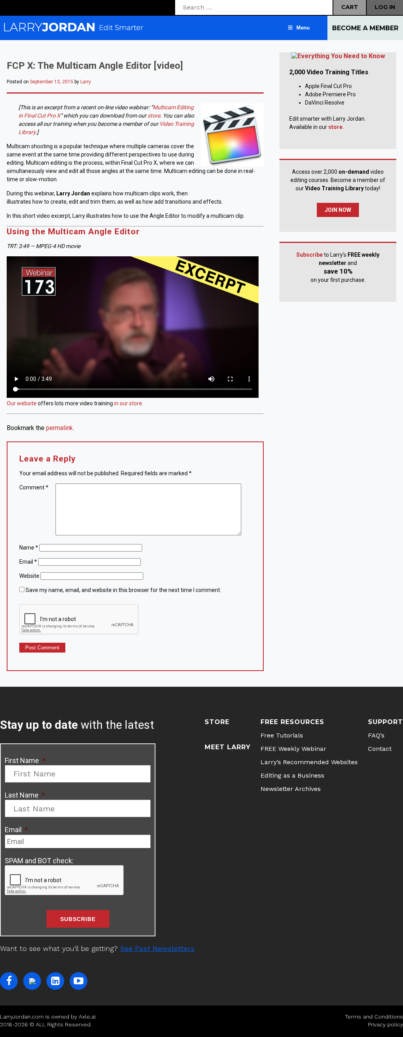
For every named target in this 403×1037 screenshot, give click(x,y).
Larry (85, 82)
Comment (33, 487)
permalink (59, 428)
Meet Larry (228, 747)
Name (28, 547)
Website (29, 576)
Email (28, 562)
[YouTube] (78, 981)
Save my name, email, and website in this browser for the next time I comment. (123, 590)
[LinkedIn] (55, 981)
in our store (128, 403)
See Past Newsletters (157, 948)
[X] (32, 981)
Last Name (25, 795)
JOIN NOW (338, 210)
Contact (380, 748)
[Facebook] (9, 981)
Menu (303, 28)
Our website (22, 403)
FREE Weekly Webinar (293, 748)
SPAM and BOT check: (39, 861)
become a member (365, 28)
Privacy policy (385, 1024)
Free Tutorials (282, 735)
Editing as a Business (292, 775)
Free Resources (292, 722)
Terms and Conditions (374, 1016)
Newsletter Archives (291, 788)
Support (385, 722)
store (154, 115)
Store (217, 722)
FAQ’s (376, 735)
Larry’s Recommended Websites (309, 762)
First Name (25, 760)
